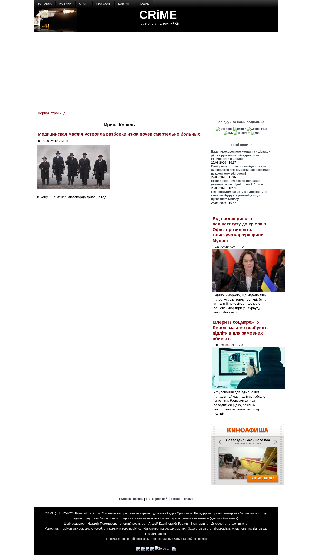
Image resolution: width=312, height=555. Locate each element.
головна (45, 3)
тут (207, 523)
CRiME (158, 14)
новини (65, 3)
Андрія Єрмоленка (180, 513)
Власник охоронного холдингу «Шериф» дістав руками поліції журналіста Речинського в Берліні (240, 155)
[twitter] (239, 129)
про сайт (103, 3)
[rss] (255, 133)
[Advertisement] (156, 68)
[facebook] (224, 129)
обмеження (229, 518)
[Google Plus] (257, 129)
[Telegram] (242, 133)
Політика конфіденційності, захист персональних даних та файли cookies (156, 539)
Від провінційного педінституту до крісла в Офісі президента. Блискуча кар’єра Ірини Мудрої (239, 229)
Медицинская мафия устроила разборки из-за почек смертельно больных (119, 134)
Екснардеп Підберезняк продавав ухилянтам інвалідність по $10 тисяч (237, 182)
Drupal (96, 513)
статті (83, 3)
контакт (124, 3)
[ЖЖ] (228, 133)
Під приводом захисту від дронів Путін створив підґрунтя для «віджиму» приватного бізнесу (239, 195)
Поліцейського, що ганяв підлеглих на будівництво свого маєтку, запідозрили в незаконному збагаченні (240, 170)
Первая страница (52, 113)
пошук (144, 3)
